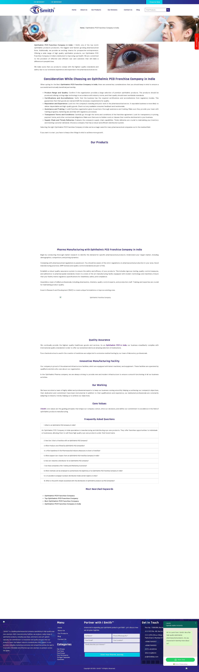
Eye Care (60, 651)
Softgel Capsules (63, 657)
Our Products (96, 10)
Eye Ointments (62, 655)
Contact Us (128, 10)
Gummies (60, 659)
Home (74, 10)
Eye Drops (61, 653)
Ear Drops (61, 649)
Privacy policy (183, 664)
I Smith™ (99, 668)
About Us (83, 10)
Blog (138, 10)
